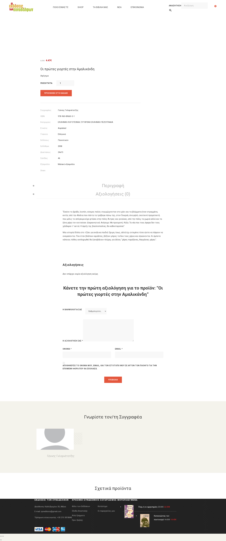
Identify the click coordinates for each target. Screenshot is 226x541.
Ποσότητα (46, 83)
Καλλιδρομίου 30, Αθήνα (55, 506)
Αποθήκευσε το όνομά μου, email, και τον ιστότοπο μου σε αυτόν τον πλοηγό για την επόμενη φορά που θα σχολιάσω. (110, 367)
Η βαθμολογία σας (72, 309)
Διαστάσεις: (45, 152)
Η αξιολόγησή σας (73, 341)
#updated (62, 128)
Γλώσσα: (44, 134)
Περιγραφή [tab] (113, 185)
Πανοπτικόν (63, 140)
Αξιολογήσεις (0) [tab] (113, 194)
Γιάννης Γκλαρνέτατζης (68, 110)
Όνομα (67, 349)
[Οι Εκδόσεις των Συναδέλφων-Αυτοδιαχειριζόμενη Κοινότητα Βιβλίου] (21, 7)
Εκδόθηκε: (44, 146)
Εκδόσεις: (44, 140)
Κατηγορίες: (45, 122)
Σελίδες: (44, 158)
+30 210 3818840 (64, 517)
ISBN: (42, 116)
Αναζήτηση (175, 6)
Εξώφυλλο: (45, 164)
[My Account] (211, 7)
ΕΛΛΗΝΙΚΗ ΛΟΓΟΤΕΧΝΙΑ (69, 122)
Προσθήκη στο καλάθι (56, 93)
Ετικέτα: (43, 128)
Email (119, 349)
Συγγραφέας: (46, 110)
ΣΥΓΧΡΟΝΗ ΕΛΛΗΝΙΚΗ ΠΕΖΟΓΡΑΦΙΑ (97, 122)
